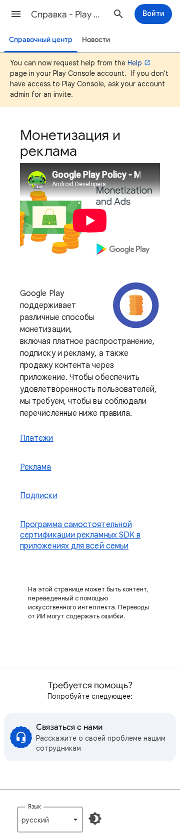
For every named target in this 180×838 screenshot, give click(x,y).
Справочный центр (40, 39)
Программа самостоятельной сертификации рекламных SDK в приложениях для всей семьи (80, 535)
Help (135, 62)
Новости (96, 39)
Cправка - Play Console (68, 14)
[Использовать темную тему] (95, 819)
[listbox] (50, 820)
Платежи (37, 438)
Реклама (36, 467)
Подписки (39, 496)
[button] (16, 14)
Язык (34, 806)
